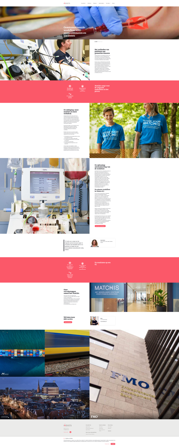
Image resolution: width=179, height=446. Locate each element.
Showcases (101, 426)
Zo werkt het (83, 3)
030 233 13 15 (66, 428)
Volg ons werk (66, 432)
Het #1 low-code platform (91, 432)
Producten (94, 3)
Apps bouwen (88, 426)
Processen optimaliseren (89, 428)
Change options (107, 443)
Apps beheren (88, 429)
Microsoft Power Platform (90, 434)
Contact (113, 3)
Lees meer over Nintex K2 (100, 226)
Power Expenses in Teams (102, 430)
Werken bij (109, 428)
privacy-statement (106, 441)
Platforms (89, 3)
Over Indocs (108, 3)
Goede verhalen (101, 3)
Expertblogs (101, 428)
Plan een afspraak (68, 322)
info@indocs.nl (66, 429)
